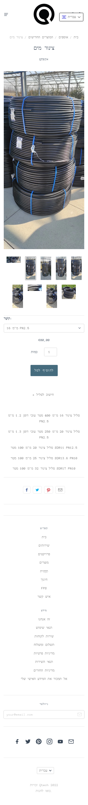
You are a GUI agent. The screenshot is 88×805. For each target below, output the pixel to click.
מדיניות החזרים (44, 670)
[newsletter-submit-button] (79, 715)
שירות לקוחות (44, 636)
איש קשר (44, 596)
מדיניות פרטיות (44, 653)
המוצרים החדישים (40, 37)
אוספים (63, 37)
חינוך (44, 579)
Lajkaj (27, 490)
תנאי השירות (44, 662)
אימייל (60, 490)
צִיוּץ (37, 490)
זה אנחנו (44, 619)
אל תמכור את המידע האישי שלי (44, 679)
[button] (71, 17)
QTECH (44, 59)
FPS (44, 588)
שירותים (44, 545)
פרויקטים (44, 554)
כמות (34, 352)
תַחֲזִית (44, 571)
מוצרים (44, 562)
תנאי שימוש (44, 627)
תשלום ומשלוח (44, 644)
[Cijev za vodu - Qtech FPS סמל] (14, 260)
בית (76, 37)
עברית (43, 770)
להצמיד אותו (48, 490)
